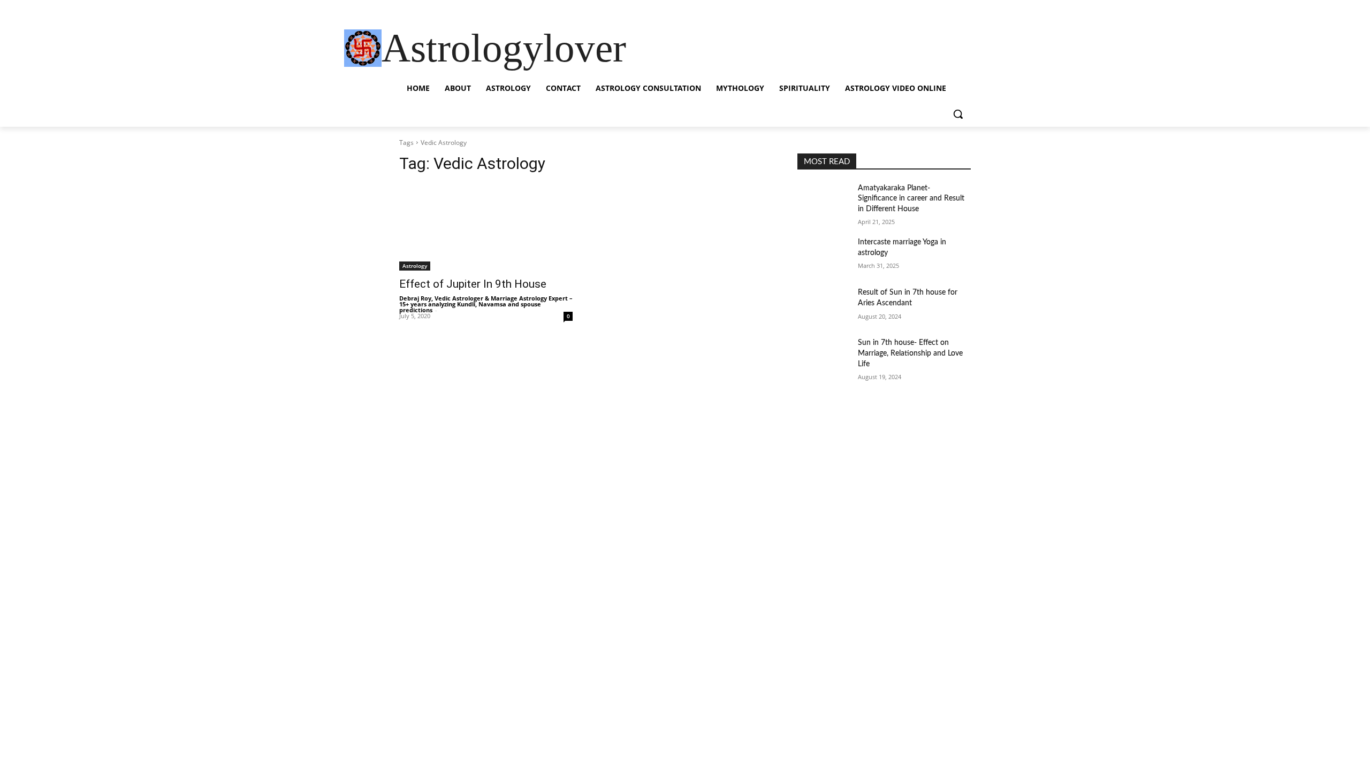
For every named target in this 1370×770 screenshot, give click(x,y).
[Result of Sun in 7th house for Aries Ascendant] (823, 306)
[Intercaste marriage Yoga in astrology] (823, 255)
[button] (958, 114)
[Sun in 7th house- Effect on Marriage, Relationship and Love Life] (823, 356)
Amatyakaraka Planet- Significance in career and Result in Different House (911, 198)
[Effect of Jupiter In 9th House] (486, 227)
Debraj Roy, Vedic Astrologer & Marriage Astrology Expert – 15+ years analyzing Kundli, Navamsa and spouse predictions (486, 304)
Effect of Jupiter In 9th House (472, 284)
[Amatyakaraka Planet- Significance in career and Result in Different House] (823, 201)
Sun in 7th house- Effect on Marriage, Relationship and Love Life (910, 353)
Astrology (414, 266)
